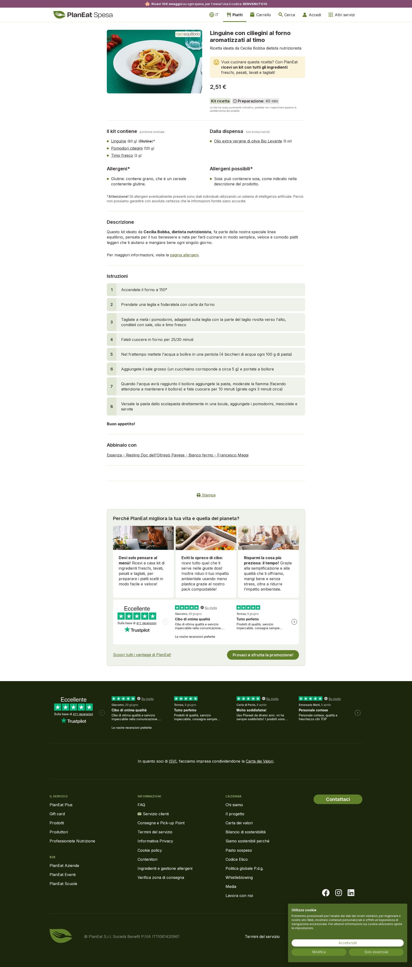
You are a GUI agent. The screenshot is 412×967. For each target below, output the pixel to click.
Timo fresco (122, 155)
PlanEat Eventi (63, 874)
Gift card (57, 813)
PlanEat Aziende (64, 865)
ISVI (172, 761)
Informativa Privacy (155, 841)
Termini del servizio (155, 832)
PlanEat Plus (61, 804)
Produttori (59, 832)
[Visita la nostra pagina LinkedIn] (351, 893)
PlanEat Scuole (63, 883)
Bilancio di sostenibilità (246, 832)
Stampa (208, 495)
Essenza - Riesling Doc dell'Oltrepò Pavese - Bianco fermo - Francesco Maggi (177, 455)
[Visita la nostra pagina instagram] (338, 893)
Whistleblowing (239, 877)
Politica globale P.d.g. (244, 868)
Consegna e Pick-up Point (161, 822)
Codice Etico (237, 859)
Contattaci (338, 799)
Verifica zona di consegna (161, 877)
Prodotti (57, 822)
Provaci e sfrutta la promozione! (263, 655)
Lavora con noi (239, 895)
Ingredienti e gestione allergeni (165, 868)
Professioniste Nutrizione (72, 841)
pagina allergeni (184, 255)
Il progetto (235, 813)
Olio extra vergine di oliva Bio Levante (248, 141)
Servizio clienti (156, 813)
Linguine (118, 141)
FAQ (141, 804)
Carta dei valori (239, 822)
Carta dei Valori (259, 761)
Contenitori (147, 859)
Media (231, 886)
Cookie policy (150, 850)
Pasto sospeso (239, 850)
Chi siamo (234, 804)
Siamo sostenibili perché (247, 841)
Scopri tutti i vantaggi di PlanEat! (142, 654)
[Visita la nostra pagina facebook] (326, 893)
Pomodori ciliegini (127, 148)
